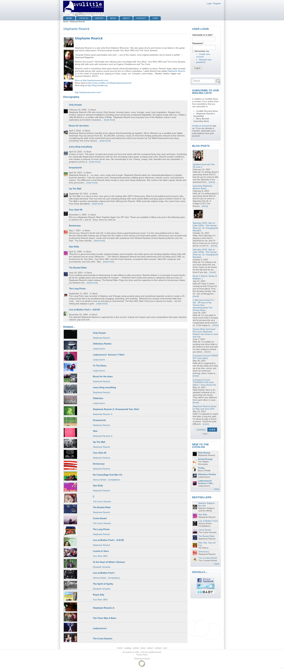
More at (79, 80)
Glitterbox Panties (102, 343)
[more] (212, 182)
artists (99, 18)
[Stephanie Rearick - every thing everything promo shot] (69, 42)
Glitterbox (98, 398)
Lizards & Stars (101, 551)
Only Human (75, 104)
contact (141, 18)
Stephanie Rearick (101, 338)
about (126, 18)
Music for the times (79, 125)
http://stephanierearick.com (95, 80)
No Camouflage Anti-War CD (107, 474)
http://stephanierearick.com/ (88, 92)
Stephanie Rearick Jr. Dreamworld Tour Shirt (116, 409)
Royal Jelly (98, 594)
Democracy (75, 225)
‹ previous (200, 430)
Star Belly (74, 246)
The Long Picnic (77, 288)
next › (205, 434)
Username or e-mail (202, 35)
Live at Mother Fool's (104, 573)
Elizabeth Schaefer (101, 567)
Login (209, 3)
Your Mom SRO (100, 556)
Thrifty (201, 468)
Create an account (200, 126)
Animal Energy (205, 459)
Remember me (202, 51)
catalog (83, 18)
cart (155, 18)
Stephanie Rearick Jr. (103, 414)
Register (217, 3)
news (113, 18)
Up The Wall (75, 188)
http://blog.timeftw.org (97, 85)
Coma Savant (100, 518)
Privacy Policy (142, 655)
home (69, 18)
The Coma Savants (102, 501)
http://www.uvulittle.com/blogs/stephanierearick (109, 83)
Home (65, 22)
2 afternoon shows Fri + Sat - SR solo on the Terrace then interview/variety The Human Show (204, 305)
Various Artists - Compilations (106, 480)
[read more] (109, 120)
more (216, 489)
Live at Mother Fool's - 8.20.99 (84, 309)
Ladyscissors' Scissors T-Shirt (108, 354)
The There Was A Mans (104, 618)
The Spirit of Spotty (103, 584)
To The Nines (99, 365)
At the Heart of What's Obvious (109, 562)
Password (198, 43)
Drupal (147, 659)
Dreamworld (75, 167)
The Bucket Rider (78, 267)
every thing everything (80, 146)
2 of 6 (212, 430)
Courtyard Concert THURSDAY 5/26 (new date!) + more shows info (204, 382)
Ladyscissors (99, 349)
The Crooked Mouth (207, 558)
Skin (95, 431)
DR (281, 668)
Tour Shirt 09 (75, 209)
